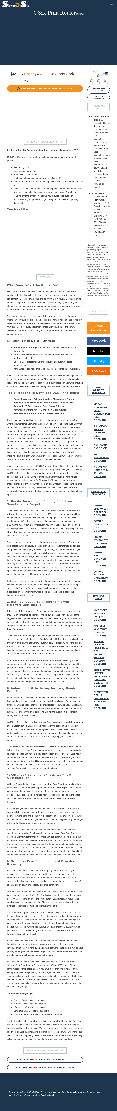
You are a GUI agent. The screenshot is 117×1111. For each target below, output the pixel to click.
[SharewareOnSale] (16, 3)
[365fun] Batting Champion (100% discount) (100, 559)
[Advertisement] (58, 41)
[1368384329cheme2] (99, 77)
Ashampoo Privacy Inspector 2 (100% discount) (101, 432)
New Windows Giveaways (98, 390)
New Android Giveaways (98, 492)
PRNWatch (99, 200)
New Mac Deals (98, 597)
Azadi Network (47, 1095)
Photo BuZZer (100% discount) (101, 457)
